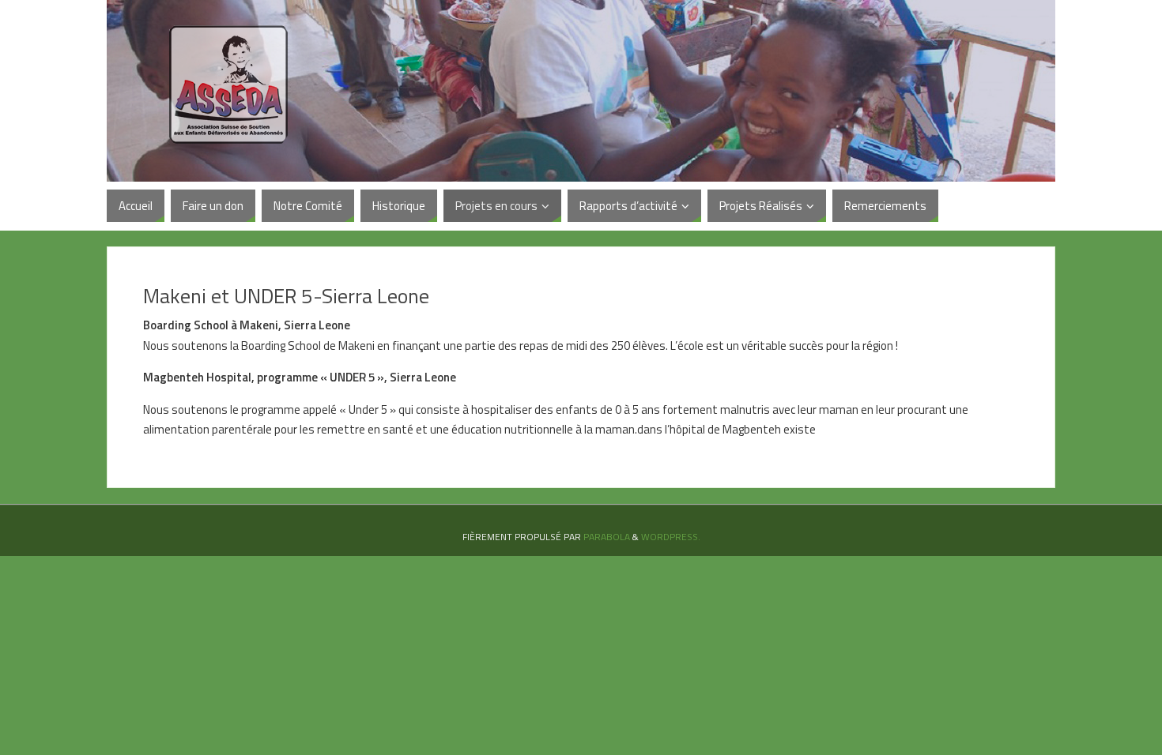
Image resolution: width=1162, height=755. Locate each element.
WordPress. (670, 536)
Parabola (606, 536)
